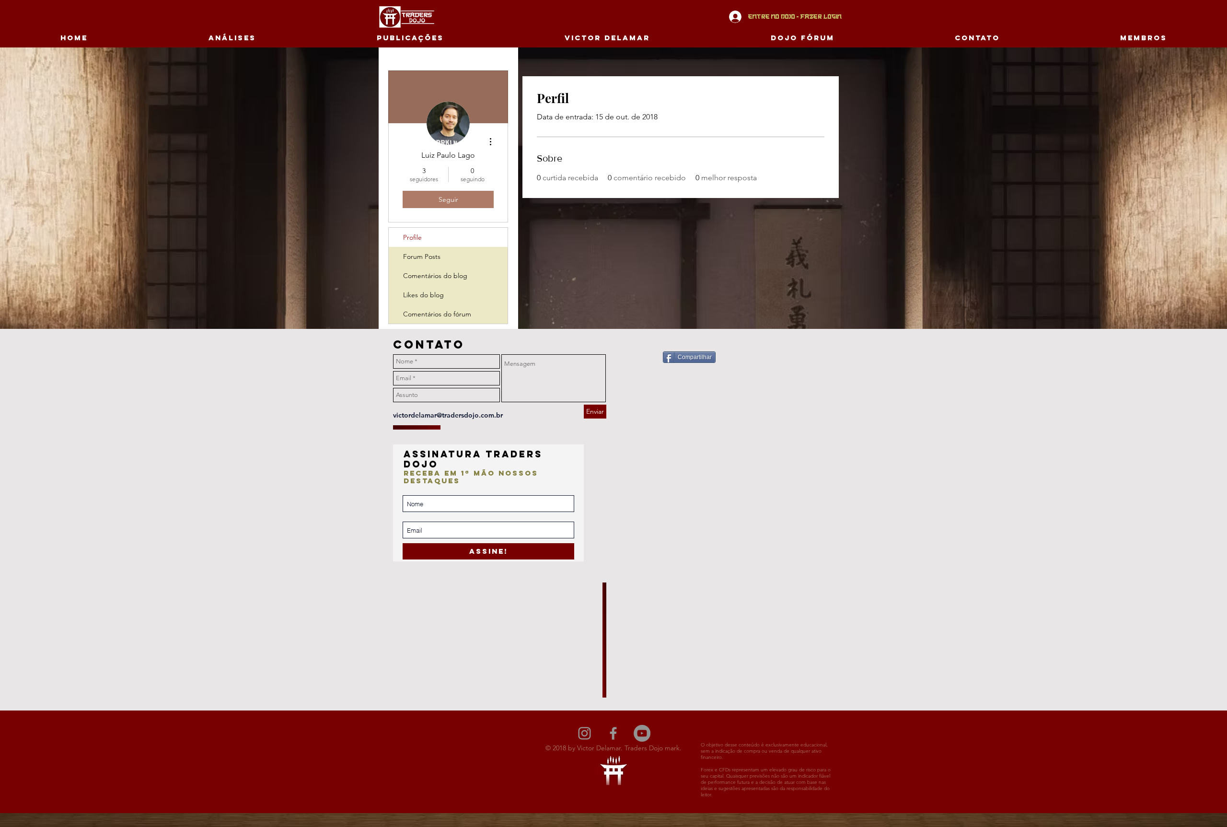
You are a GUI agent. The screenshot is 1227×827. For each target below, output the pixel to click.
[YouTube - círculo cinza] (642, 733)
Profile (412, 237)
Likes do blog (423, 295)
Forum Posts (421, 256)
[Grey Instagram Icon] (584, 733)
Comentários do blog (435, 275)
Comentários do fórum (437, 314)
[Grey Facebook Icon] (613, 733)
